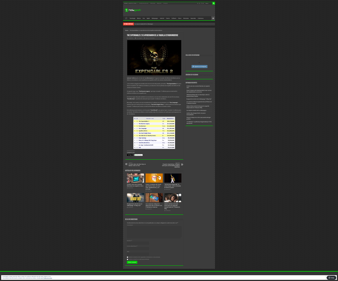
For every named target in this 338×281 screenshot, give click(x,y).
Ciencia (168, 18)
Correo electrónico (132, 246)
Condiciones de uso (143, 3)
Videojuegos (155, 18)
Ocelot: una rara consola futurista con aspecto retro (135, 185)
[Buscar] (213, 3)
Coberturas (201, 18)
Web (128, 251)
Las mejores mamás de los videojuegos (196, 110)
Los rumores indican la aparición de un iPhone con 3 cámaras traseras (154, 205)
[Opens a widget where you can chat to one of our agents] (331, 278)
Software (174, 18)
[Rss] (197, 3)
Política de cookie (47, 278)
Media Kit (159, 3)
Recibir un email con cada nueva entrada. (139, 259)
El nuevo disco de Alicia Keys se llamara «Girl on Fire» (137, 164)
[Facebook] (201, 3)
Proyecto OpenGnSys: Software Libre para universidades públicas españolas (171, 165)
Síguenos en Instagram (200, 66)
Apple (148, 18)
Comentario (130, 225)
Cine (144, 18)
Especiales (193, 18)
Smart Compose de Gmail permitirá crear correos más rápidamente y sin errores (153, 187)
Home (126, 30)
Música (139, 18)
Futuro (179, 18)
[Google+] (200, 3)
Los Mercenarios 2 (149, 78)
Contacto (165, 3)
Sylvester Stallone (131, 78)
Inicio (126, 18)
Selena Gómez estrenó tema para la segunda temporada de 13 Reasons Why (172, 206)
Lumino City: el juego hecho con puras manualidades (147, 24)
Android (162, 18)
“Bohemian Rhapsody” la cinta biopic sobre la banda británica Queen (172, 186)
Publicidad (152, 3)
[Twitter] (203, 3)
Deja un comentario (150, 38)
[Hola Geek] (132, 10)
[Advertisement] (182, 10)
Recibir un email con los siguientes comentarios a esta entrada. (144, 257)
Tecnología (132, 18)
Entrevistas (186, 18)
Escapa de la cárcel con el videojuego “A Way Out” (134, 204)
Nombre (129, 240)
